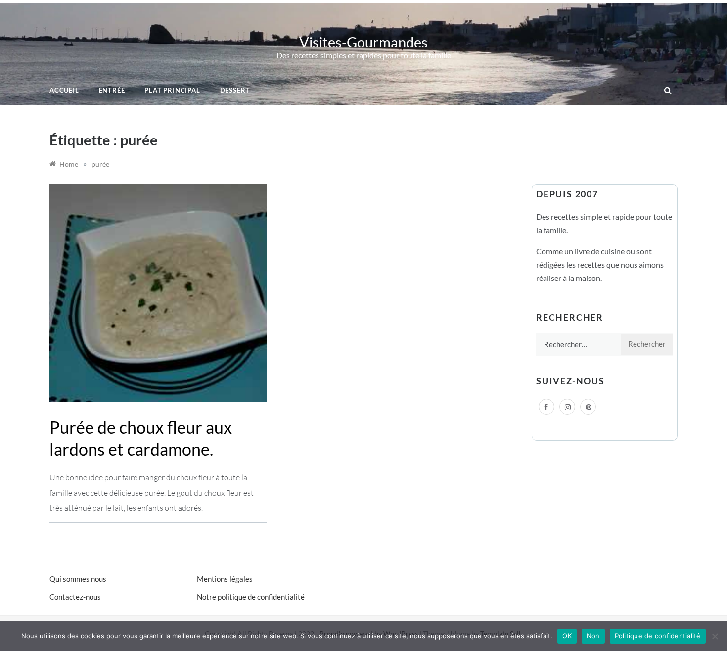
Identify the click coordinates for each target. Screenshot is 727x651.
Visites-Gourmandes (363, 41)
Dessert (235, 90)
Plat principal (172, 90)
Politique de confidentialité (658, 636)
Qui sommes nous (77, 578)
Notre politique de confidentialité (251, 596)
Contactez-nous (75, 596)
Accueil (64, 90)
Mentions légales (225, 578)
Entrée (112, 90)
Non (593, 636)
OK (567, 636)
